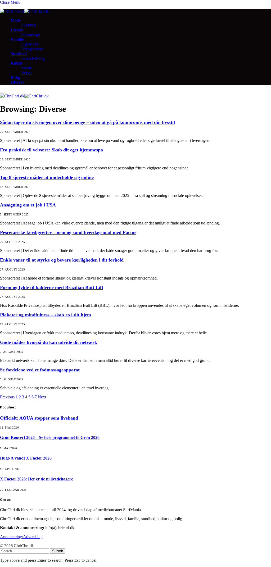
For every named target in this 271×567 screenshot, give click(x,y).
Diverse (17, 82)
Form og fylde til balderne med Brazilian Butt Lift (51, 287)
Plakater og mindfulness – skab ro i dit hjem (45, 314)
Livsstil (17, 30)
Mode (16, 20)
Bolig (15, 77)
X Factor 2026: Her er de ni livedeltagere (36, 479)
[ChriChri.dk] (24, 11)
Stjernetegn (30, 34)
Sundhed (19, 53)
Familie (17, 39)
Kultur (17, 63)
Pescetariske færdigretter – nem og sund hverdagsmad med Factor (68, 232)
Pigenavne (30, 44)
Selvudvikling (32, 58)
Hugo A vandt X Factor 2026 (26, 458)
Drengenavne (32, 49)
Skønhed (28, 25)
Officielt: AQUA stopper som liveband (39, 418)
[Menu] (2, 92)
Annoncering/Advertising (21, 536)
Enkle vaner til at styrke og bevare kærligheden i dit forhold (62, 260)
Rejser (26, 72)
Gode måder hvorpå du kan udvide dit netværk (48, 342)
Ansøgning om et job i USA (28, 205)
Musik (26, 68)
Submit (57, 551)
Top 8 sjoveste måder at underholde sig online (47, 177)
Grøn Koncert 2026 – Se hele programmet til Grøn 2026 (50, 437)
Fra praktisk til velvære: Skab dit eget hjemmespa (51, 149)
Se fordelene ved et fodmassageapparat (40, 369)
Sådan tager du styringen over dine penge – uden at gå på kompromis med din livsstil (87, 122)
